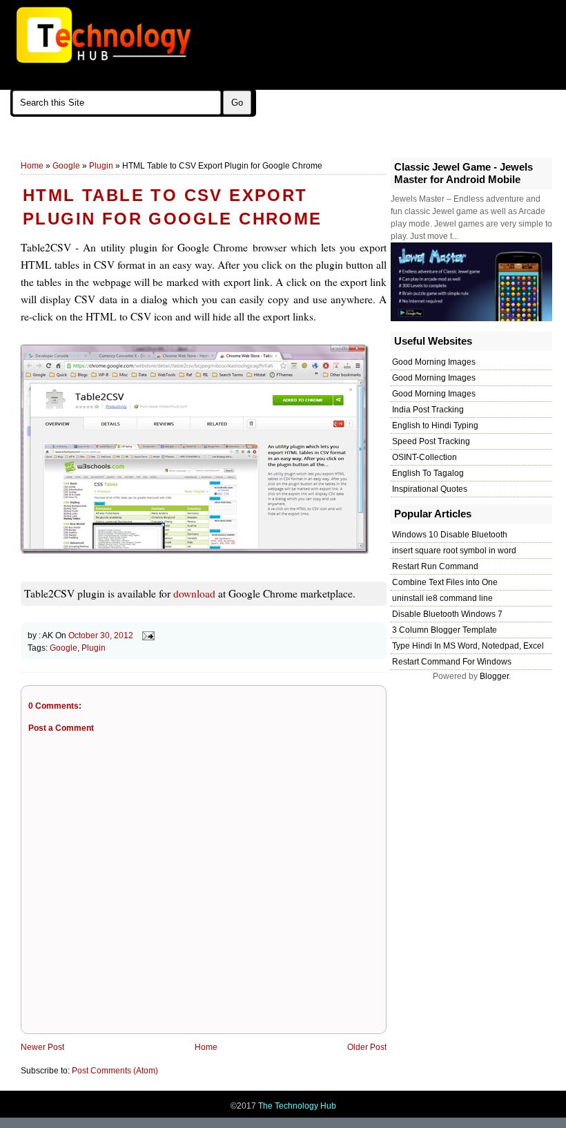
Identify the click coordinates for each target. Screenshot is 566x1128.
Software (37, 145)
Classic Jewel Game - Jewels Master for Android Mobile (463, 173)
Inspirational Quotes (429, 489)
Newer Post (42, 1047)
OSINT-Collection (424, 457)
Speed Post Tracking (431, 441)
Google (66, 166)
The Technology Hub (297, 1106)
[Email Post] (146, 635)
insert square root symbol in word (454, 550)
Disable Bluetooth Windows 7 (447, 614)
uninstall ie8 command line (442, 598)
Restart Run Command (435, 566)
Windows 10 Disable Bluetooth (449, 534)
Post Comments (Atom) (115, 1071)
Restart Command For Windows (451, 662)
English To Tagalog (428, 473)
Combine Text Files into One (445, 582)
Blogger (494, 676)
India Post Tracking (428, 409)
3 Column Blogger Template (444, 630)
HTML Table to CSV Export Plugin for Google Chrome (172, 207)
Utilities (85, 145)
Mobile (168, 145)
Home (32, 166)
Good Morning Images (434, 362)
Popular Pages (225, 145)
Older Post (367, 1047)
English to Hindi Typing (435, 425)
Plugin (101, 166)
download (194, 593)
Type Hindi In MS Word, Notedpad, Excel (468, 646)
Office (127, 145)
